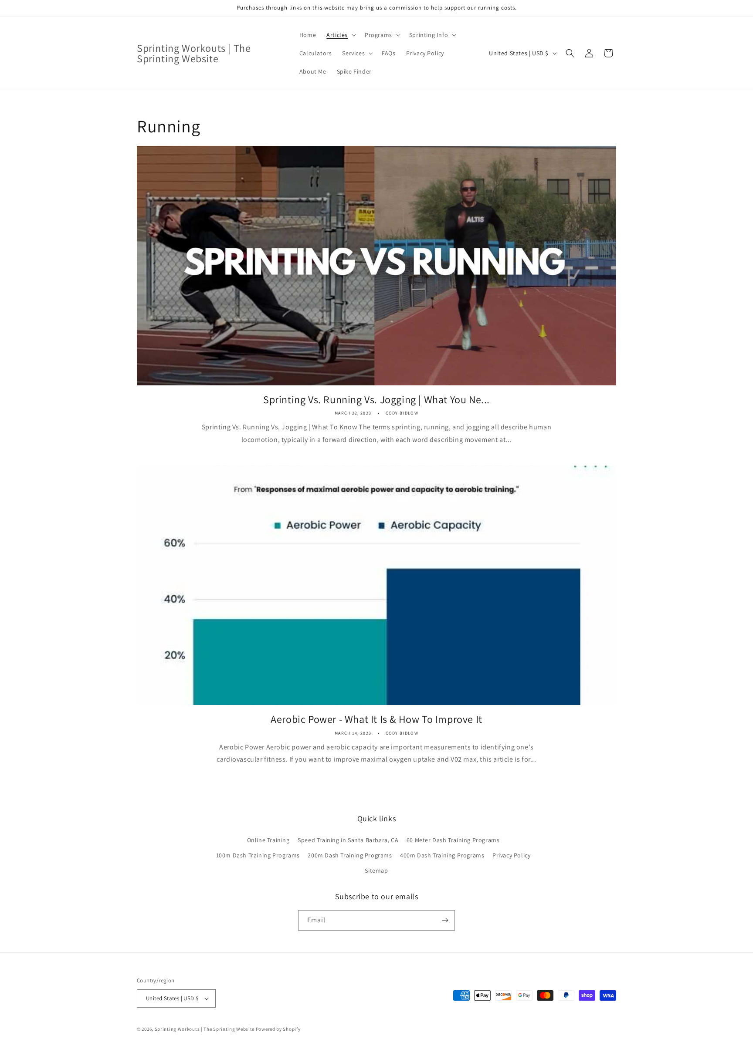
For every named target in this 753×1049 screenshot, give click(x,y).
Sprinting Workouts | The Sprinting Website (204, 1029)
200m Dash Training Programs (350, 855)
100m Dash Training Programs (258, 855)
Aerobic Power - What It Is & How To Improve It (376, 719)
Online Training (268, 840)
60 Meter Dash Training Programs (453, 840)
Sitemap (376, 870)
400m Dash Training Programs (442, 855)
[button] (340, 35)
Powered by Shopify (278, 1029)
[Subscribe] (445, 920)
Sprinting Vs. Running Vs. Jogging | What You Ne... (376, 399)
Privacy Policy (511, 855)
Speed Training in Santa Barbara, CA (348, 840)
